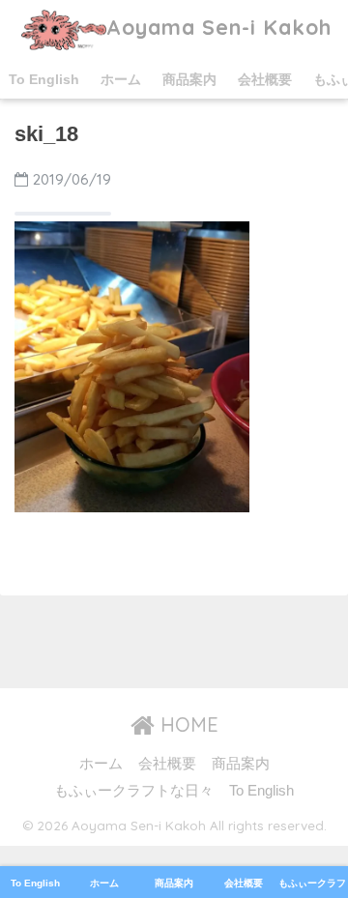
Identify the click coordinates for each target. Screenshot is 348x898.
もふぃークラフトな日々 (134, 790)
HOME (186, 724)
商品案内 (189, 79)
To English (44, 79)
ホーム (121, 79)
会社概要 (265, 79)
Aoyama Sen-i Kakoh (219, 27)
